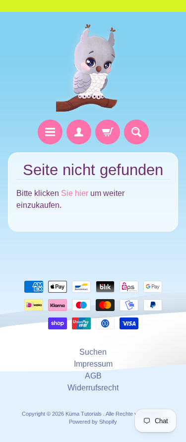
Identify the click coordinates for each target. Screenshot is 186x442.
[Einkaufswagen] (107, 132)
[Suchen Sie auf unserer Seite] (136, 132)
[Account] (78, 132)
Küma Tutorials (84, 414)
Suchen (93, 352)
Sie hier (74, 193)
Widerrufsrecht (93, 387)
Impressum (93, 364)
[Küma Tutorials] (93, 66)
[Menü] (50, 132)
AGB (93, 376)
